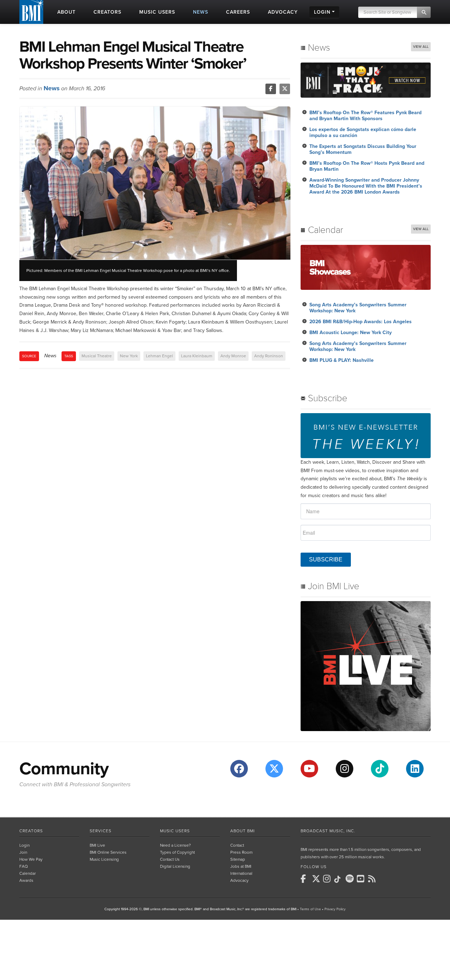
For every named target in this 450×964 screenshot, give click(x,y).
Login (24, 845)
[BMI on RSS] (373, 879)
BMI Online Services (108, 852)
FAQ (23, 866)
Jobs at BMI (240, 866)
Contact (237, 845)
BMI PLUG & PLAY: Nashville (341, 360)
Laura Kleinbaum (196, 355)
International (241, 873)
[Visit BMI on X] (274, 768)
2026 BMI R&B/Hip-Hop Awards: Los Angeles (360, 322)
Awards (26, 880)
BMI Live (97, 845)
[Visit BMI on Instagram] (344, 768)
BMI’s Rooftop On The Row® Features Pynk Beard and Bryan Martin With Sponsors (365, 116)
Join (23, 852)
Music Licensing (104, 859)
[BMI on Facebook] (305, 879)
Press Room (241, 852)
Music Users (175, 830)
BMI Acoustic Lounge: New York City (350, 333)
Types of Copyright (177, 852)
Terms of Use (310, 909)
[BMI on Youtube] (362, 879)
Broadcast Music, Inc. (328, 830)
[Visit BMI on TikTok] (379, 768)
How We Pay (31, 859)
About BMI (242, 830)
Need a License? (175, 845)
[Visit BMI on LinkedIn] (415, 768)
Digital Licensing (175, 866)
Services (100, 830)
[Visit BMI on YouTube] (309, 768)
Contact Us (170, 859)
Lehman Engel (159, 355)
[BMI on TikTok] (339, 879)
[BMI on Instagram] (328, 879)
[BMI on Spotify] (350, 879)
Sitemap (237, 859)
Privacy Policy (335, 909)
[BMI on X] (317, 879)
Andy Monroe (233, 355)
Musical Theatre (97, 355)
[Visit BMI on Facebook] (239, 768)
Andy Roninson (268, 355)
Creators (31, 830)
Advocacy (239, 880)
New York (129, 355)
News (52, 88)
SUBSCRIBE (325, 559)
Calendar (27, 873)
